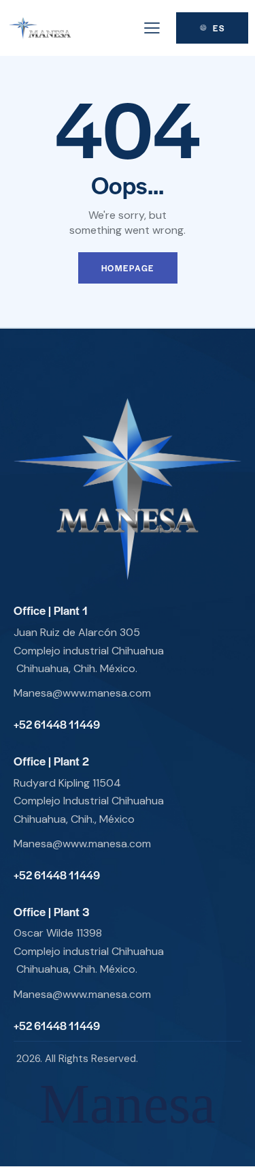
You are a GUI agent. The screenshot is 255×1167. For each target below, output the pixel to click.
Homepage (127, 268)
